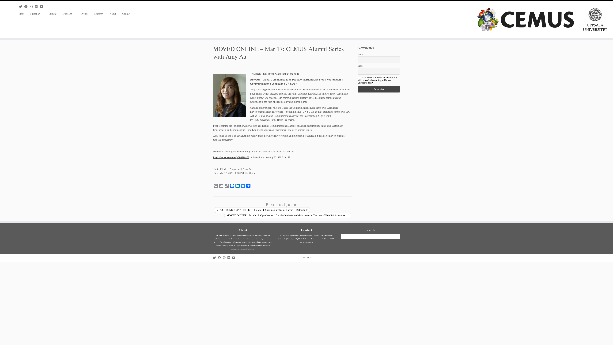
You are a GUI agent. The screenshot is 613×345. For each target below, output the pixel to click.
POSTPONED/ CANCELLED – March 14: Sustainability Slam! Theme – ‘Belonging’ (262, 210)
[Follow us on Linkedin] (37, 6)
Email (360, 66)
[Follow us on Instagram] (32, 6)
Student (52, 13)
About (113, 13)
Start (21, 13)
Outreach (68, 13)
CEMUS (307, 257)
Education (35, 13)
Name (360, 54)
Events (84, 13)
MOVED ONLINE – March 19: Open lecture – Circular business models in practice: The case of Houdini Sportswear (288, 215)
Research (98, 13)
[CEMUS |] (542, 19)
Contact (126, 13)
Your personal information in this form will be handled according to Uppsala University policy (377, 80)
